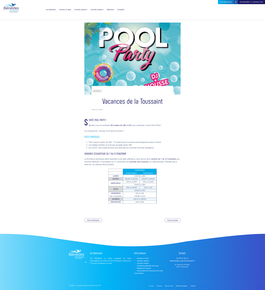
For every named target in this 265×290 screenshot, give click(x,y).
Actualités (121, 9)
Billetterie (110, 9)
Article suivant (172, 220)
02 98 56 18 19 (182, 258)
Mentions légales (181, 286)
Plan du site (169, 286)
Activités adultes (80, 9)
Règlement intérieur (143, 268)
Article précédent (93, 220)
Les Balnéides (51, 9)
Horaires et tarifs (65, 9)
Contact (159, 286)
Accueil (151, 286)
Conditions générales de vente (147, 266)
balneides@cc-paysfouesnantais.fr (182, 261)
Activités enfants (97, 9)
